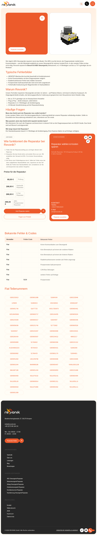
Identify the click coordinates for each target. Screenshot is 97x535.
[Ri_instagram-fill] (90, 137)
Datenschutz (10, 516)
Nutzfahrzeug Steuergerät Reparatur (17, 493)
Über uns (9, 458)
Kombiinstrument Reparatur (15, 490)
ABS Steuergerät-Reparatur (15, 478)
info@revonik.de (56, 212)
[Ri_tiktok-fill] (88, 141)
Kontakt (9, 505)
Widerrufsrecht (11, 508)
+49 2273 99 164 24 (11, 426)
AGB (8, 511)
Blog (8, 463)
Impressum (10, 514)
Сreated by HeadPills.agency (67, 530)
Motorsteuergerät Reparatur (15, 481)
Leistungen (10, 460)
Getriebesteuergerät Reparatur (15, 487)
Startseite (9, 455)
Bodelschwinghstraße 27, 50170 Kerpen (18, 418)
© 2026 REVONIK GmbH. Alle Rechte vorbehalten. (20, 530)
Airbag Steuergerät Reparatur (15, 484)
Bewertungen (11, 466)
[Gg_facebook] (86, 137)
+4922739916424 (57, 207)
